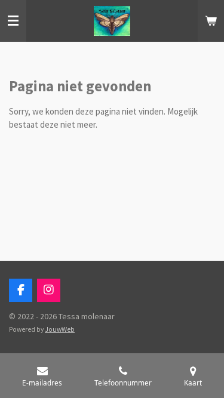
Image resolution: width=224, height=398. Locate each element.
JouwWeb (60, 329)
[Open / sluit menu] (13, 21)
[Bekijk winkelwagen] (211, 21)
